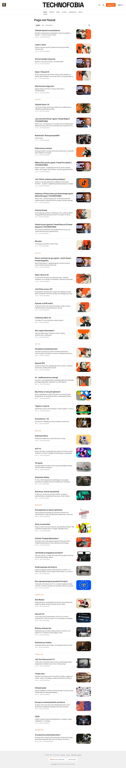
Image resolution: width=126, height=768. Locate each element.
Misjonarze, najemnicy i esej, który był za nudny (50, 438)
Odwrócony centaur (43, 148)
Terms (68, 755)
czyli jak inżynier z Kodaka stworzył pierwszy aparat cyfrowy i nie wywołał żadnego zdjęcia (54, 556)
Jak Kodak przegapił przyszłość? (49, 553)
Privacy (63, 755)
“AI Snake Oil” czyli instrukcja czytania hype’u (49, 320)
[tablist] (44, 25)
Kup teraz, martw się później (47, 492)
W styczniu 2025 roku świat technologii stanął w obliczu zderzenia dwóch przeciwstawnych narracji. (52, 307)
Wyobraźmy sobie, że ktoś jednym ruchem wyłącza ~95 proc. (54, 409)
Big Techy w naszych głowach (47, 392)
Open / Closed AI (42, 72)
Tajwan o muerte (42, 406)
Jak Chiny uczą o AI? (43, 289)
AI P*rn (38, 449)
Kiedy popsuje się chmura (46, 567)
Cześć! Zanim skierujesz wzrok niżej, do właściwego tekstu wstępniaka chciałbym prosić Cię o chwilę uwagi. (53, 663)
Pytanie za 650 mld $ (44, 303)
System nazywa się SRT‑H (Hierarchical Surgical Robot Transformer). (52, 48)
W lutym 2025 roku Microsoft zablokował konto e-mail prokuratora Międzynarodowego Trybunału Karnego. (52, 706)
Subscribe (110, 5)
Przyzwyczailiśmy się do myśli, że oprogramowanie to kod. (53, 645)
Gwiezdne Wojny (42, 477)
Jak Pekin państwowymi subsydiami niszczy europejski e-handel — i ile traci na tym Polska (53, 34)
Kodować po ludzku (43, 642)
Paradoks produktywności (46, 349)
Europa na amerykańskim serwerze (50, 702)
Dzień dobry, (39, 138)
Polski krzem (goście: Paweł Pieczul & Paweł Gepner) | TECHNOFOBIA (53, 225)
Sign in (120, 5)
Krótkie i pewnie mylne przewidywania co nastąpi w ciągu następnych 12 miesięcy (53, 720)
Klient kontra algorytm (44, 86)
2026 (37, 716)
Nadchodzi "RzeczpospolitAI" (47, 135)
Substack (54, 764)
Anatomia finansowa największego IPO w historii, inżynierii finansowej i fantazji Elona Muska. (54, 367)
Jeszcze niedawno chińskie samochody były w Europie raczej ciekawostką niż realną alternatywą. (54, 691)
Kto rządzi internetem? (44, 331)
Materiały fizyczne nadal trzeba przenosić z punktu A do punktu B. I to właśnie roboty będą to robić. (52, 632)
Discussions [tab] (49, 25)
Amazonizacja (41, 210)
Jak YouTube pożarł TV (45, 659)
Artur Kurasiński (45, 37)
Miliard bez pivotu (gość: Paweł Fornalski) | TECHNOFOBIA (53, 164)
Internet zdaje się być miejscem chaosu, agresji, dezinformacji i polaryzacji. (50, 334)
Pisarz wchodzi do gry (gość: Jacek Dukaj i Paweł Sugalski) (53, 259)
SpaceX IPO (40, 363)
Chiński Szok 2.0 (42, 104)
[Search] (99, 5)
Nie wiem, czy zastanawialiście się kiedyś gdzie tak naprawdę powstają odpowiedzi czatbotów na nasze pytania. (54, 381)
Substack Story (41, 436)
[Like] (36, 236)
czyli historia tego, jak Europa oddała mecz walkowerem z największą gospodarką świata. (53, 108)
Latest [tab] (38, 25)
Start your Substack (58, 759)
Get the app (72, 759)
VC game (39, 463)
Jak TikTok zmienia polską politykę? (50, 179)
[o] (84, 63)
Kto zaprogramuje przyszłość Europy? (51, 581)
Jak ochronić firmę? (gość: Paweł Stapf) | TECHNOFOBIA (52, 120)
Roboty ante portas (43, 628)
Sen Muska (39, 600)
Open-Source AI (42, 275)
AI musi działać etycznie (45, 59)
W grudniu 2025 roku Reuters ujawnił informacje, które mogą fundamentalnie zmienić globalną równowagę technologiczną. (52, 542)
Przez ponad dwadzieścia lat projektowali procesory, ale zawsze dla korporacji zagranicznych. (52, 230)
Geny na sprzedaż (42, 524)
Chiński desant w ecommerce (47, 30)
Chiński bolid (40, 688)
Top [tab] (43, 25)
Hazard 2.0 (39, 614)
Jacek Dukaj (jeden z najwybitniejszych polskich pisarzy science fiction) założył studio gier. (52, 264)
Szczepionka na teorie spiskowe (48, 510)
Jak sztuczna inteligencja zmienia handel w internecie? (52, 421)
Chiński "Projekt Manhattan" (47, 538)
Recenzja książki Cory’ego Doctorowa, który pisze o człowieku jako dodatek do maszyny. (54, 152)
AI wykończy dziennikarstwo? (48, 735)
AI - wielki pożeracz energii (46, 377)
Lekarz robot (40, 45)
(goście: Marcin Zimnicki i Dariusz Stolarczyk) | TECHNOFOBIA (50, 90)
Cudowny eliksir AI (43, 318)
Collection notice (76, 755)
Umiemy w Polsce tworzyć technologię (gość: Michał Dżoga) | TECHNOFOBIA (54, 195)
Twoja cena (40, 674)
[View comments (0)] (49, 66)
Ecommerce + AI (42, 419)
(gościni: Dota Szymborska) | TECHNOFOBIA (49, 61)
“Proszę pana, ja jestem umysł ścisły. (46, 244)
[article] (63, 35)
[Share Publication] (103, 5)
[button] (45, 12)
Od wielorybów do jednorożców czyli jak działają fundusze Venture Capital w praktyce (53, 466)
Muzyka (38, 241)
